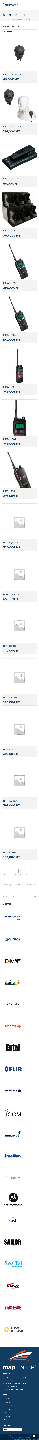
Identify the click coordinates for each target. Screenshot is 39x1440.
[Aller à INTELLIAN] (13, 1156)
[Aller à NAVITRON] (13, 1221)
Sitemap (27, 1437)
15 (20, 875)
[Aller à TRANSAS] (13, 1308)
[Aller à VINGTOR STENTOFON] (13, 1329)
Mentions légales (29, 1436)
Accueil (12, 19)
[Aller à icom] (13, 1113)
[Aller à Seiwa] (13, 1286)
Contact (7, 1416)
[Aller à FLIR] (13, 1069)
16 (26, 875)
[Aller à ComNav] (13, 1004)
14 (15, 875)
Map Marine (8, 1402)
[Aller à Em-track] (13, 1026)
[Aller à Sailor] (13, 1243)
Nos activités (8, 1406)
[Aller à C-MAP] (13, 961)
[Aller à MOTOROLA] (13, 1199)
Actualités (8, 1412)
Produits (20, 19)
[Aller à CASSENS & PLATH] (13, 983)
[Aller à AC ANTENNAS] (13, 918)
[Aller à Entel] (13, 1048)
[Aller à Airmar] (13, 939)
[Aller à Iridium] (13, 1178)
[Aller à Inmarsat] (13, 1134)
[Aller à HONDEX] (13, 1091)
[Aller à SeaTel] (13, 1264)
